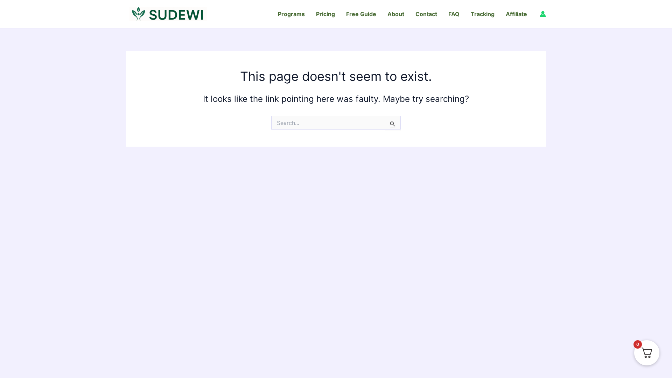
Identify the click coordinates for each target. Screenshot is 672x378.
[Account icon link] (543, 14)
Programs (291, 14)
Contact (426, 14)
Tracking (483, 14)
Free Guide (361, 14)
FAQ (454, 14)
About (395, 14)
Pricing (325, 14)
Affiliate (516, 14)
